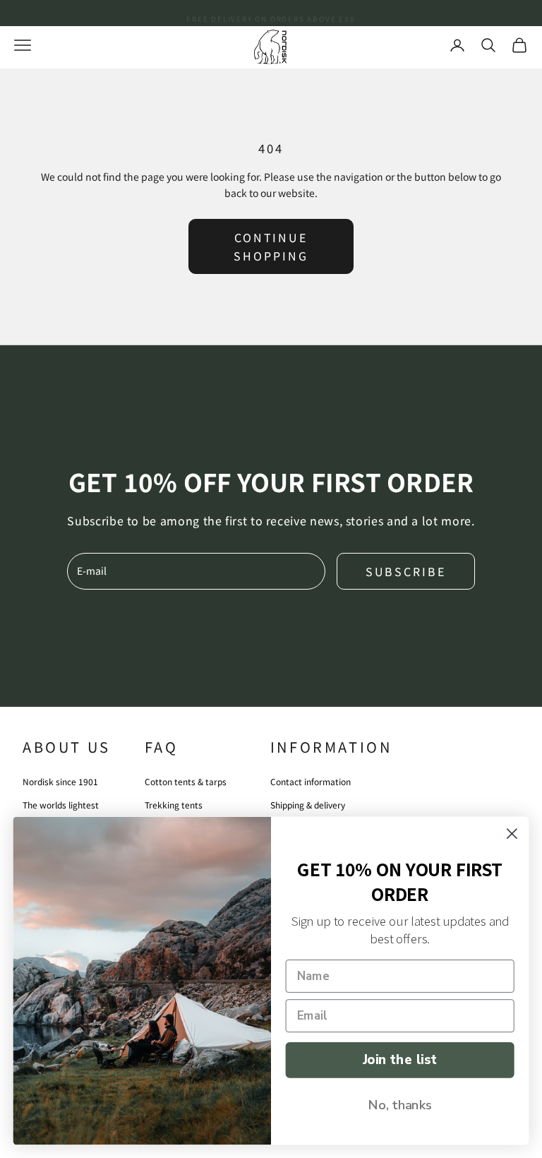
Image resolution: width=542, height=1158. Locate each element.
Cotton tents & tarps (186, 781)
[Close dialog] (512, 833)
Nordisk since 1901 (60, 781)
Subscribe (406, 571)
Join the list (400, 1059)
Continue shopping (271, 246)
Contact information (310, 781)
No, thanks (400, 1104)
